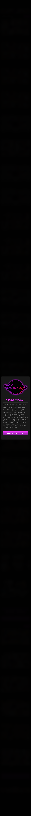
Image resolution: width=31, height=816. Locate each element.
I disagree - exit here (16, 437)
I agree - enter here (15, 433)
